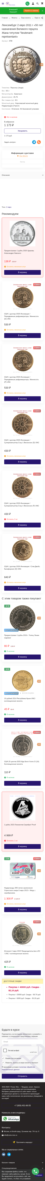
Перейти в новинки (31, 11)
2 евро (8, 207)
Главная (5, 18)
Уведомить (22, 131)
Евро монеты (26, 18)
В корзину (22, 272)
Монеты (14, 18)
